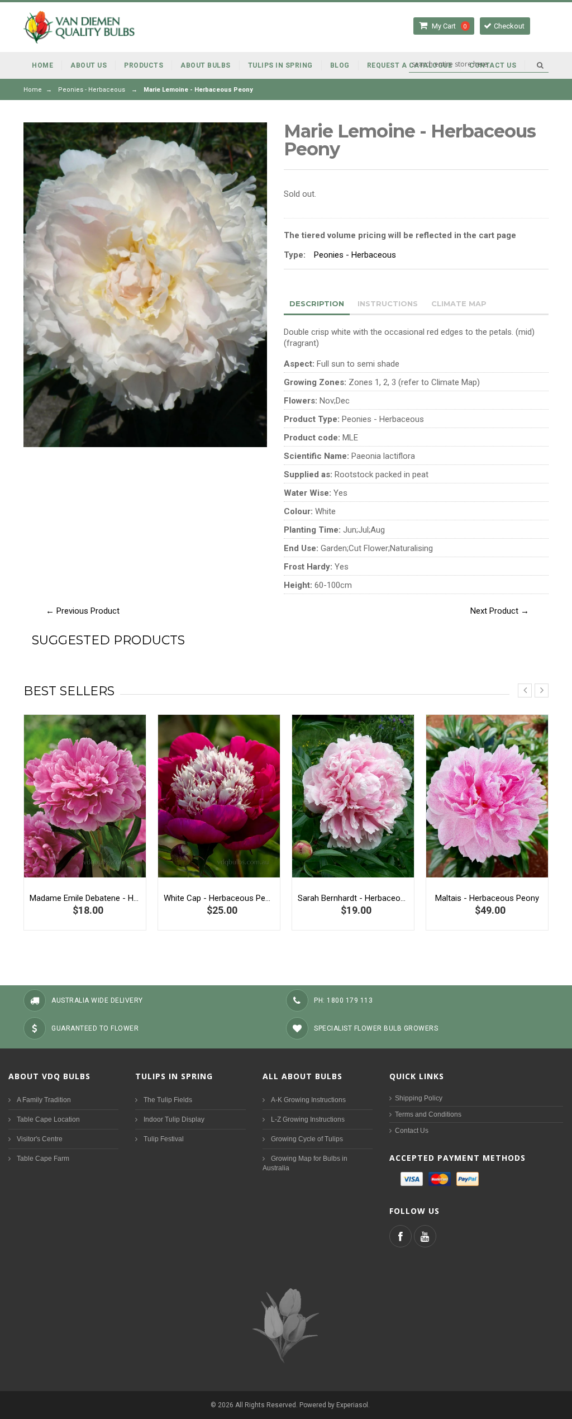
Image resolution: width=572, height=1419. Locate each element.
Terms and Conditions (428, 1114)
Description (316, 303)
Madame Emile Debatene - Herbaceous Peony (85, 898)
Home (32, 89)
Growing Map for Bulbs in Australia (305, 1163)
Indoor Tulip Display (174, 1119)
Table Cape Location (48, 1119)
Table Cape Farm (43, 1158)
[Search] (540, 65)
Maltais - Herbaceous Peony (487, 898)
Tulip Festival (164, 1139)
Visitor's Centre (40, 1139)
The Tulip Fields (168, 1100)
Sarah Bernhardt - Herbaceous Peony (353, 898)
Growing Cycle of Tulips (307, 1139)
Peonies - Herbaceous (91, 89)
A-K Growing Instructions (308, 1100)
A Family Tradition (44, 1100)
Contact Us (411, 1131)
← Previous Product (83, 611)
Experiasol (352, 1405)
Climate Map (459, 303)
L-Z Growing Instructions (308, 1119)
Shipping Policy (418, 1098)
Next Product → (499, 611)
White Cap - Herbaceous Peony (219, 898)
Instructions (388, 303)
